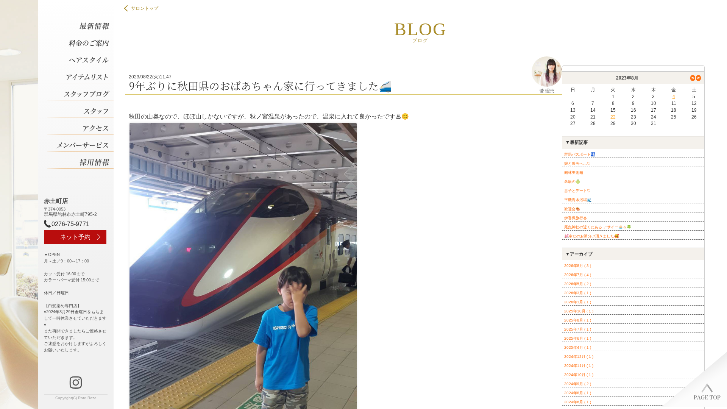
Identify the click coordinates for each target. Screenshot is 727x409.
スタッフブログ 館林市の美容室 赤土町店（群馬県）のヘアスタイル (80, 57)
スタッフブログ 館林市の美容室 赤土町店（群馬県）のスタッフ (80, 108)
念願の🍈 (572, 182)
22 (613, 117)
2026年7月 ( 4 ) (577, 275)
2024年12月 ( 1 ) (578, 356)
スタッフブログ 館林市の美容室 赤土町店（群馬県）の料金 (80, 40)
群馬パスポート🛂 (579, 154)
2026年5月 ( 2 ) (577, 284)
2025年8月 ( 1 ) (577, 320)
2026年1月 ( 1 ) (577, 302)
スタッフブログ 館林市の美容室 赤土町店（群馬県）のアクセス (80, 125)
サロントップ (144, 8)
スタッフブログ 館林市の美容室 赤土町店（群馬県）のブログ (80, 91)
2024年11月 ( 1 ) (578, 366)
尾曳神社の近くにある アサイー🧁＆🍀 (597, 227)
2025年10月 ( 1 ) (578, 311)
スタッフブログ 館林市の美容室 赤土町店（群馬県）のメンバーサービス (80, 142)
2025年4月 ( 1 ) (577, 347)
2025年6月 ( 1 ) (577, 338)
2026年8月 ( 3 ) (577, 266)
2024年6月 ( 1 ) (577, 402)
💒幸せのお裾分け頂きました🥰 (591, 236)
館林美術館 (573, 172)
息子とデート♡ (577, 191)
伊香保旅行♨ (575, 218)
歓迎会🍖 (572, 209)
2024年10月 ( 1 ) (578, 375)
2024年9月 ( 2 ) (577, 384)
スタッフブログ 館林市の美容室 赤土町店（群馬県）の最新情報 (80, 23)
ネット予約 (75, 237)
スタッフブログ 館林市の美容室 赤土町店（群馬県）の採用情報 (80, 160)
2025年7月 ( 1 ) (577, 329)
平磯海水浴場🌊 (577, 200)
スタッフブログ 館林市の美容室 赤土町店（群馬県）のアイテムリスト (80, 74)
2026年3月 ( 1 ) (577, 293)
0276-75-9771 (70, 224)
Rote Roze (87, 398)
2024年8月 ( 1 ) (577, 393)
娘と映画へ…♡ (577, 163)
